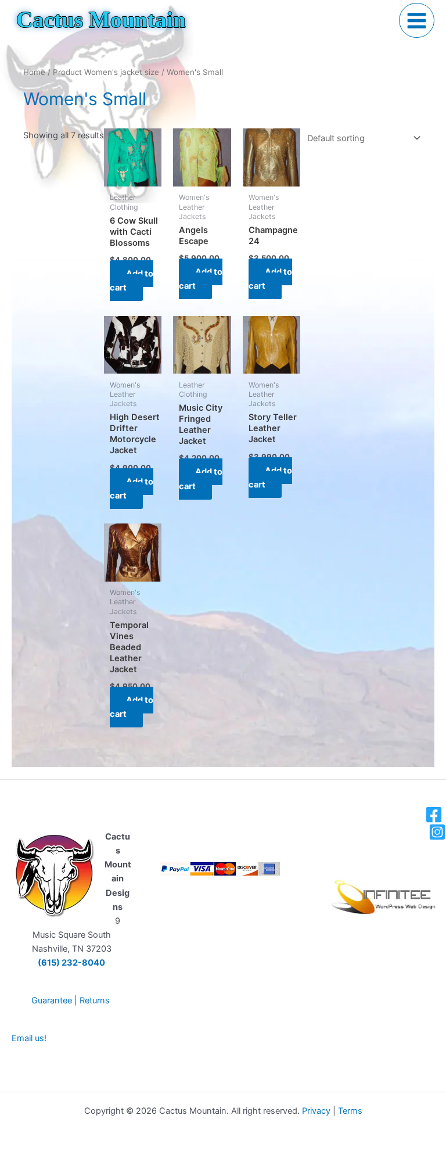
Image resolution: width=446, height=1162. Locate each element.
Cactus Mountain (101, 20)
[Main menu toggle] (416, 20)
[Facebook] (434, 814)
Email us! (29, 1038)
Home (34, 72)
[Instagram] (437, 832)
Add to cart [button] (131, 280)
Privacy (316, 1111)
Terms (350, 1111)
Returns (95, 1000)
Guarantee (51, 1000)
